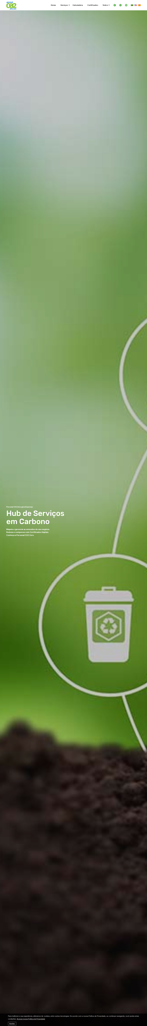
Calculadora (78, 5)
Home (53, 5)
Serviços (64, 5)
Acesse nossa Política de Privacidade (31, 1019)
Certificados (92, 5)
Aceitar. (12, 1024)
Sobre (105, 5)
